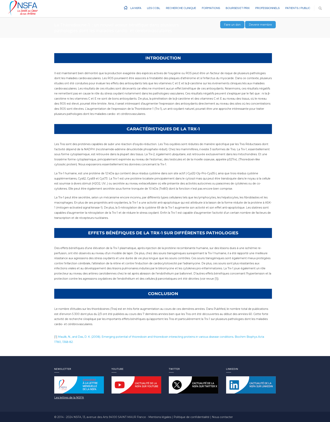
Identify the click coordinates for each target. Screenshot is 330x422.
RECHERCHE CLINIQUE (181, 8)
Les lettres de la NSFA (69, 397)
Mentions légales (160, 417)
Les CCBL (153, 8)
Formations (211, 8)
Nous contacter (222, 417)
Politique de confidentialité (192, 417)
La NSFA (135, 8)
